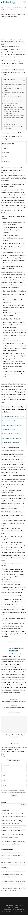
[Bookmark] (20, 2)
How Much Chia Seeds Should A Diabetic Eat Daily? (13, 112)
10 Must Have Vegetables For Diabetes (9, 888)
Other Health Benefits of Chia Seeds (13, 101)
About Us (10, 907)
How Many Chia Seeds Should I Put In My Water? (15, 127)
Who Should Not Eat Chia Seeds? (14, 124)
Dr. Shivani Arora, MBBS (9, 18)
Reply (3, 756)
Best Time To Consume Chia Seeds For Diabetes (14, 93)
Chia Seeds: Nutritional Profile (12, 82)
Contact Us (17, 907)
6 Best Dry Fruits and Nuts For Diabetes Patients (13, 884)
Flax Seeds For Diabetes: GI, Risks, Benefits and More (12, 871)
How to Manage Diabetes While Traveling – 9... (14, 734)
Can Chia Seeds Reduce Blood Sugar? (15, 109)
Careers (21, 905)
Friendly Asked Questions (10, 105)
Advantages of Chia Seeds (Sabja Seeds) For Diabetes (14, 85)
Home (2, 7)
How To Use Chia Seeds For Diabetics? (15, 115)
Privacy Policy (21, 909)
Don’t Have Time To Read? (11, 103)
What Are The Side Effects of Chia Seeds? (14, 121)
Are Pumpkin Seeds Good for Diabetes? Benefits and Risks (13, 881)
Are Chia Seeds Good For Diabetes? (14, 107)
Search (3, 802)
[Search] (18, 2)
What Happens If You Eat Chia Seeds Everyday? (14, 118)
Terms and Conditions (9, 909)
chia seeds (23, 330)
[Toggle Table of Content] (23, 79)
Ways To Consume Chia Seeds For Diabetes (13, 89)
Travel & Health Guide (11, 905)
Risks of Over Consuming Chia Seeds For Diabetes (13, 98)
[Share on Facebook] (17, 643)
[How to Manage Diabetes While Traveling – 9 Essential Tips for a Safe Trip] (14, 724)
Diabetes (8, 7)
